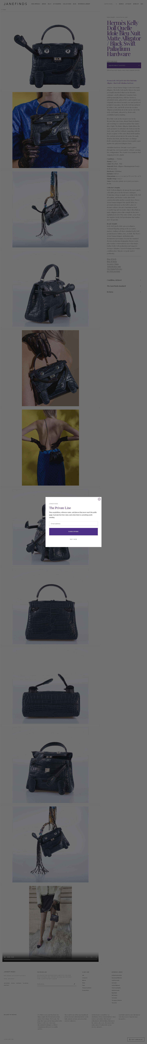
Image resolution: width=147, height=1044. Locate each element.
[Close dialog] (99, 499)
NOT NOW (73, 539)
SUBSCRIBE (73, 531)
